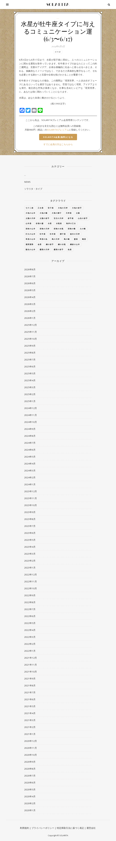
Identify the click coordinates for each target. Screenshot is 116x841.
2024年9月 (29, 428)
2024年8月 (29, 435)
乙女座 (41, 208)
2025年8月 (29, 352)
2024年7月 (29, 442)
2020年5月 (29, 789)
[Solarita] (58, 4)
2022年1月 (29, 650)
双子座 (51, 208)
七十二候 (30, 208)
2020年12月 (30, 740)
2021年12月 (30, 657)
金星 (40, 244)
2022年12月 (30, 574)
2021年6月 (29, 699)
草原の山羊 (30, 239)
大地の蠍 (44, 213)
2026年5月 (29, 290)
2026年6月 (29, 283)
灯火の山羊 (30, 234)
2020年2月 (29, 803)
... (58, 18)
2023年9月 (29, 512)
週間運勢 (30, 244)
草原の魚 (44, 239)
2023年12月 (30, 491)
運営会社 (91, 827)
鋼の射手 (50, 244)
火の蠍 (83, 228)
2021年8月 (29, 685)
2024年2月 (29, 477)
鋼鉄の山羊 (75, 244)
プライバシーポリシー (43, 827)
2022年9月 (29, 595)
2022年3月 (29, 636)
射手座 (71, 218)
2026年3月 (29, 304)
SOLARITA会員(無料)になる (58, 137)
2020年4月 (29, 796)
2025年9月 (29, 345)
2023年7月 (29, 525)
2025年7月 (29, 359)
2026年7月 (29, 276)
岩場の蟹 (40, 223)
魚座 (70, 249)
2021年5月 (29, 706)
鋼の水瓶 (62, 244)
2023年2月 (29, 560)
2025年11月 (30, 331)
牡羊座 (53, 234)
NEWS (27, 181)
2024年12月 (30, 408)
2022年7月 (29, 609)
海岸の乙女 (71, 223)
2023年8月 (29, 519)
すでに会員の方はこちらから (58, 144)
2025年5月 (29, 373)
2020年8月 (29, 768)
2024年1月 (29, 484)
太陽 (78, 213)
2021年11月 (30, 664)
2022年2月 (29, 643)
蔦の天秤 (56, 239)
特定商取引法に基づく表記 (70, 827)
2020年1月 (29, 810)
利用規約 (24, 827)
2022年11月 (30, 581)
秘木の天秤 (75, 234)
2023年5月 (29, 539)
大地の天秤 (63, 208)
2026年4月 (29, 297)
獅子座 (63, 234)
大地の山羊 (30, 213)
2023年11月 (30, 498)
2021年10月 (30, 671)
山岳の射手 (83, 218)
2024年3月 (29, 470)
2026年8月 (29, 269)
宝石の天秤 (59, 218)
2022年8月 (29, 602)
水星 (50, 223)
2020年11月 (30, 747)
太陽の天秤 (30, 218)
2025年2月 (29, 394)
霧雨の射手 (59, 249)
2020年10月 (30, 754)
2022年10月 (30, 588)
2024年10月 (30, 421)
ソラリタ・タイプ (33, 188)
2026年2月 (29, 310)
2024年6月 (29, 449)
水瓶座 (59, 223)
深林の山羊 (30, 228)
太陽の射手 (45, 218)
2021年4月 (29, 713)
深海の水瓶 (59, 228)
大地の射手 (77, 208)
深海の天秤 (45, 228)
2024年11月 (30, 415)
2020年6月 (29, 782)
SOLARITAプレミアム (58, 129)
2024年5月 (29, 456)
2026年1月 (29, 317)
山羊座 (29, 223)
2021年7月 (29, 692)
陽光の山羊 (30, 249)
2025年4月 (29, 380)
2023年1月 (29, 567)
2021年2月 (29, 727)
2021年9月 (29, 678)
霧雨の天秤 (45, 249)
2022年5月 (29, 623)
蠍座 (84, 239)
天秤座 (69, 213)
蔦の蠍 (67, 239)
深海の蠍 (72, 228)
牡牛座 (58, 52)
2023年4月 (29, 546)
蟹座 (76, 239)
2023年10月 (30, 505)
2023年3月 (29, 553)
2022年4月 (29, 629)
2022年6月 (29, 616)
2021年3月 (29, 720)
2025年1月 (29, 401)
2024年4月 (29, 463)
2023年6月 (29, 532)
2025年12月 (30, 324)
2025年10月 (30, 338)
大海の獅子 (57, 213)
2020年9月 (29, 761)
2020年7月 (29, 775)
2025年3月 (29, 387)
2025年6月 (29, 366)
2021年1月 (29, 733)
